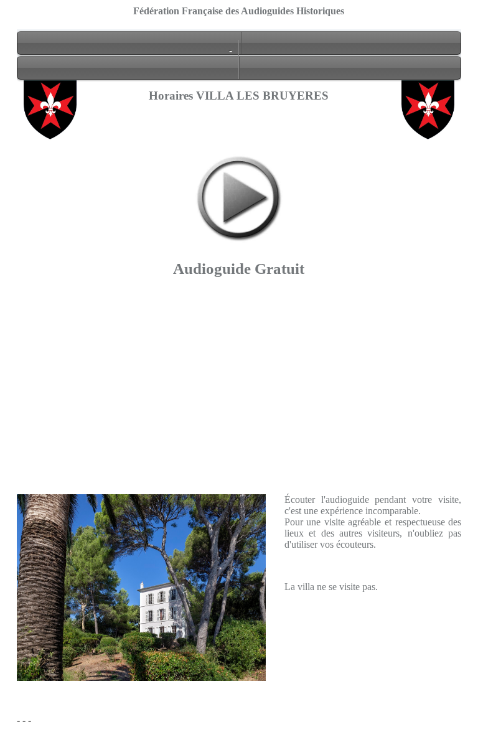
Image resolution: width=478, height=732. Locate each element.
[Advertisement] (239, 407)
